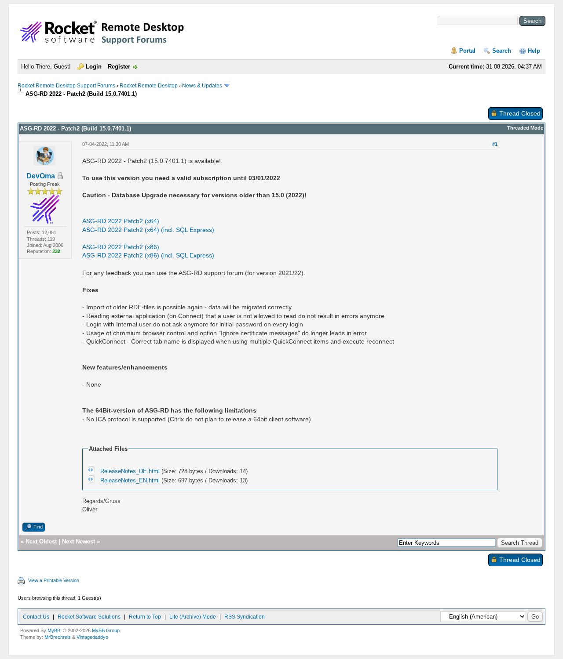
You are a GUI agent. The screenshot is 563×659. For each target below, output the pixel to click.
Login (94, 66)
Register (119, 66)
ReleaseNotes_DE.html (130, 471)
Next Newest (78, 541)
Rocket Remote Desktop (149, 86)
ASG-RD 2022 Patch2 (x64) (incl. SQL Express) (148, 229)
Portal (467, 50)
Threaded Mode (525, 127)
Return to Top (145, 617)
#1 (494, 144)
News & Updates (202, 86)
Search (501, 50)
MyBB (54, 630)
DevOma (40, 176)
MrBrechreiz (57, 637)
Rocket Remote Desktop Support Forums (66, 86)
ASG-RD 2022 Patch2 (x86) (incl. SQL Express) (148, 255)
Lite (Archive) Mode (192, 617)
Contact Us (36, 617)
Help (534, 50)
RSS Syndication (244, 617)
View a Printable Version (53, 580)
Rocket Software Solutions (89, 617)
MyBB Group (106, 630)
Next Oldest (41, 541)
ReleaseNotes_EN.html (130, 480)
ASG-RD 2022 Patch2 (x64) (120, 220)
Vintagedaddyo (92, 637)
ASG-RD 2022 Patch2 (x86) (120, 246)
